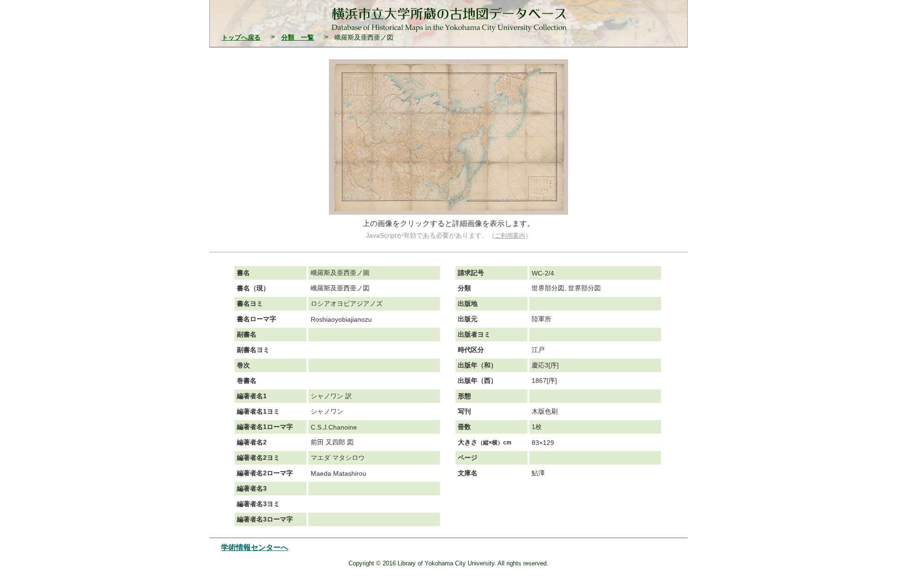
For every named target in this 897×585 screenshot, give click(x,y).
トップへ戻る (241, 37)
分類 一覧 (297, 37)
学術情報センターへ (254, 547)
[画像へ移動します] (448, 212)
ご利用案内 (510, 235)
